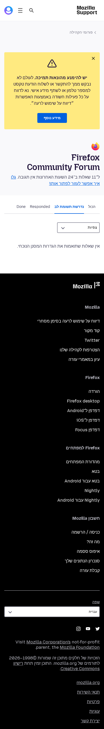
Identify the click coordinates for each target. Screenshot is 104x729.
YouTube (88, 629)
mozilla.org (88, 682)
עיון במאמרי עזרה (84, 359)
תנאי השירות (88, 692)
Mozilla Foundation (80, 647)
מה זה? (93, 541)
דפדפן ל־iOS (88, 420)
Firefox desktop (83, 401)
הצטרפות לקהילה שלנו (80, 349)
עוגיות (94, 711)
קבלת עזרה (90, 570)
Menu (20, 10)
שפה (96, 602)
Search (31, 10)
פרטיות (93, 701)
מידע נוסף (52, 118)
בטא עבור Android (82, 481)
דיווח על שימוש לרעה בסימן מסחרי (68, 321)
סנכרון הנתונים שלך (82, 560)
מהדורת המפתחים (83, 461)
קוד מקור (92, 330)
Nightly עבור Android (78, 500)
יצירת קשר (90, 720)
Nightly (92, 490)
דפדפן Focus (87, 429)
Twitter (92, 340)
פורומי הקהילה (81, 32)
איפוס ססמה (88, 551)
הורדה (94, 391)
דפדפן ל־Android (83, 410)
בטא (96, 471)
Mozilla (86, 286)
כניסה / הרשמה (85, 532)
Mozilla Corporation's (48, 642)
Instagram (78, 629)
